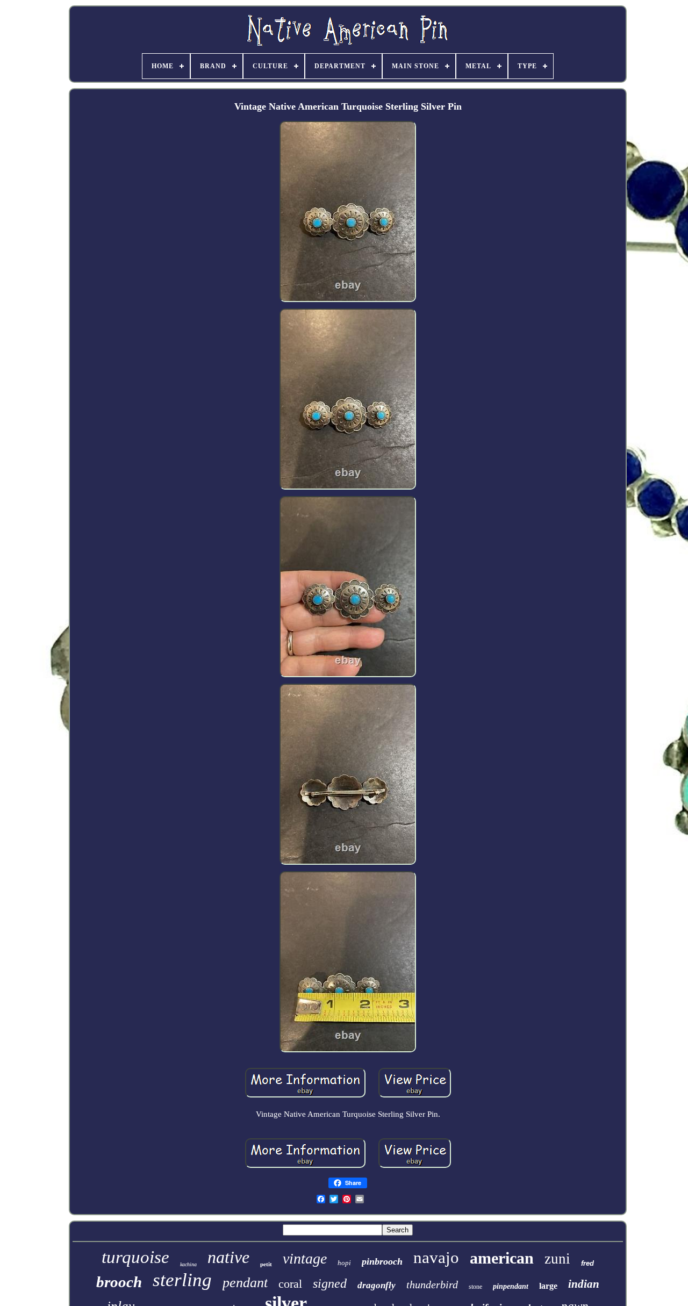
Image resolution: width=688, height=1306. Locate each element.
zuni (557, 1259)
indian (583, 1284)
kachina (188, 1264)
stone (475, 1286)
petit (266, 1264)
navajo (436, 1257)
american (502, 1258)
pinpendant (510, 1286)
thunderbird (432, 1284)
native (228, 1257)
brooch (119, 1281)
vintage (305, 1258)
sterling (182, 1279)
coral (290, 1283)
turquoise (135, 1257)
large (548, 1285)
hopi (344, 1263)
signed (330, 1283)
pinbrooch (382, 1261)
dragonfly (376, 1285)
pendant (245, 1282)
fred (587, 1263)
